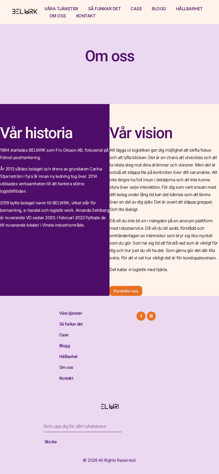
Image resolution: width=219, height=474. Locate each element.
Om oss (57, 16)
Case (136, 8)
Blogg (159, 8)
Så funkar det (104, 8)
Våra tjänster (61, 8)
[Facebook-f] (141, 316)
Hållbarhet (189, 8)
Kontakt (86, 16)
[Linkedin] (151, 316)
